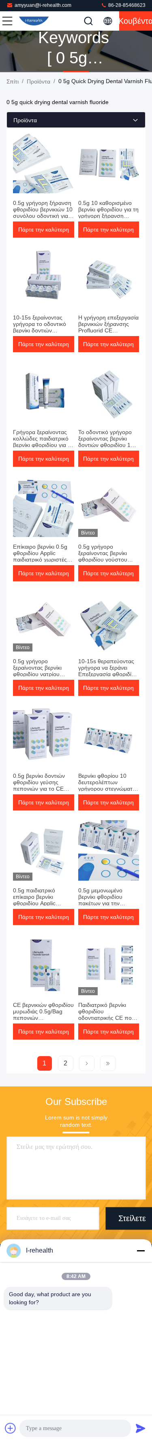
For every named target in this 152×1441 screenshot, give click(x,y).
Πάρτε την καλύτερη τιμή (43, 232)
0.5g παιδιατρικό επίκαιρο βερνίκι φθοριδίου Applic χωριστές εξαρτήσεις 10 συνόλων (43, 903)
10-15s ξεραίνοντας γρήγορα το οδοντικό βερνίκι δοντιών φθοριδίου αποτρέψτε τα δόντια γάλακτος (40, 330)
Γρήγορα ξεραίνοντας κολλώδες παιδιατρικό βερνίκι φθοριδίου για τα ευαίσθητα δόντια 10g (43, 442)
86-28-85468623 (126, 5)
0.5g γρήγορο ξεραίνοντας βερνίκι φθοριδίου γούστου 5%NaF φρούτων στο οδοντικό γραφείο (105, 559)
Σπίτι (12, 81)
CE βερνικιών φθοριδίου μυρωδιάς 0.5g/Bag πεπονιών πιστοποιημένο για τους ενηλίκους (43, 1018)
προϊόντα (38, 81)
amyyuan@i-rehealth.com (43, 5)
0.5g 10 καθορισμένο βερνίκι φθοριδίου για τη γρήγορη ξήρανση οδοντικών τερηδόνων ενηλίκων (108, 216)
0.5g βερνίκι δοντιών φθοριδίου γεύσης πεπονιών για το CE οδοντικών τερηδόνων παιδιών (41, 789)
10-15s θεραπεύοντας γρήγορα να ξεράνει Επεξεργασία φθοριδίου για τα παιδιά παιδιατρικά (108, 674)
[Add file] (10, 1428)
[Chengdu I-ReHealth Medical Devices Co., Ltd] (34, 21)
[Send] (140, 1428)
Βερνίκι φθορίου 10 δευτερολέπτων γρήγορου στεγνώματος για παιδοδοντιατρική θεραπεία (108, 789)
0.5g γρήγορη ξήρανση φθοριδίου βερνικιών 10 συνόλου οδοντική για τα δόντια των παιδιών (43, 213)
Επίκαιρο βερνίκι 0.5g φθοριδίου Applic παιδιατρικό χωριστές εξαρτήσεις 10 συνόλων (43, 556)
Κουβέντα (135, 21)
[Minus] (141, 1250)
